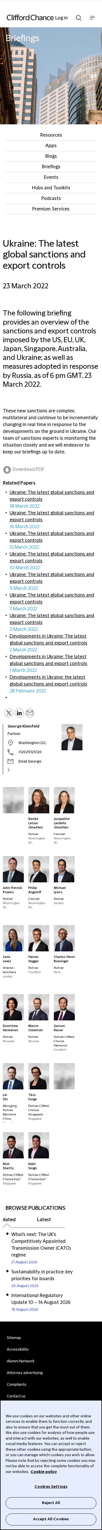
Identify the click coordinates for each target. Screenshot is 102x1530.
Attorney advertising (25, 1373)
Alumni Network (20, 1361)
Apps (51, 145)
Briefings (51, 166)
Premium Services (50, 209)
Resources (51, 135)
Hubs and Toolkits (51, 188)
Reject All (51, 1503)
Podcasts (51, 198)
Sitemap (14, 1338)
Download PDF (28, 469)
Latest (44, 1219)
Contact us (16, 1396)
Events (51, 177)
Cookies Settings (51, 1486)
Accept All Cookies (51, 1519)
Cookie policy (44, 1472)
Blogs (51, 156)
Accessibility (18, 1349)
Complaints (16, 1384)
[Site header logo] (42, 17)
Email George (29, 761)
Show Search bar (79, 16)
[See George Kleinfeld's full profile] (15, 770)
